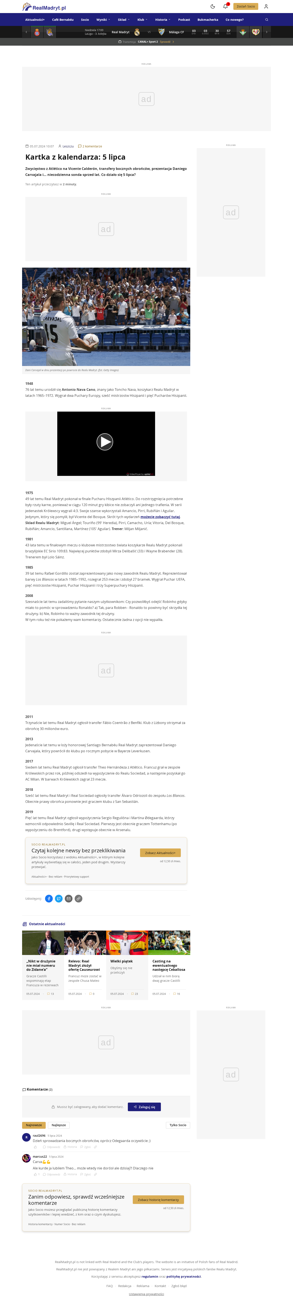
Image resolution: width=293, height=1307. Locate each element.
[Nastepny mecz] (266, 32)
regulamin (150, 1276)
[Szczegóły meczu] (37, 32)
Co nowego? (235, 20)
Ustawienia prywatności (146, 1294)
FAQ (109, 1286)
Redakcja (124, 1286)
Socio (85, 20)
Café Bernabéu (63, 20)
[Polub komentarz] (37, 1147)
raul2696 (39, 1135)
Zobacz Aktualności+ (160, 853)
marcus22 (40, 1156)
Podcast (184, 20)
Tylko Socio (178, 1125)
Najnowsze (34, 1125)
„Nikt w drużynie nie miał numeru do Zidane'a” (40, 965)
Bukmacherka (208, 20)
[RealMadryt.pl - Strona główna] (44, 6)
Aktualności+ (35, 20)
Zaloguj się (147, 1107)
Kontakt (160, 1286)
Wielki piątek (121, 961)
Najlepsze (59, 1125)
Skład (122, 20)
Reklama (143, 1286)
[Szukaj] (266, 19)
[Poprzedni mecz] (26, 32)
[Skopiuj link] (78, 898)
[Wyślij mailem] (68, 898)
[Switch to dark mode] (212, 6)
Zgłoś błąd (179, 1286)
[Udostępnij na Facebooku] (49, 898)
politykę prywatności (183, 1276)
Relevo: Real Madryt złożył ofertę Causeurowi (84, 965)
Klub (140, 20)
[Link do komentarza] (95, 1147)
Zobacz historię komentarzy (158, 1200)
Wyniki (102, 20)
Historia (161, 20)
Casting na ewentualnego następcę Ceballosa (169, 965)
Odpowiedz (53, 1147)
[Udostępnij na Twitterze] (59, 898)
